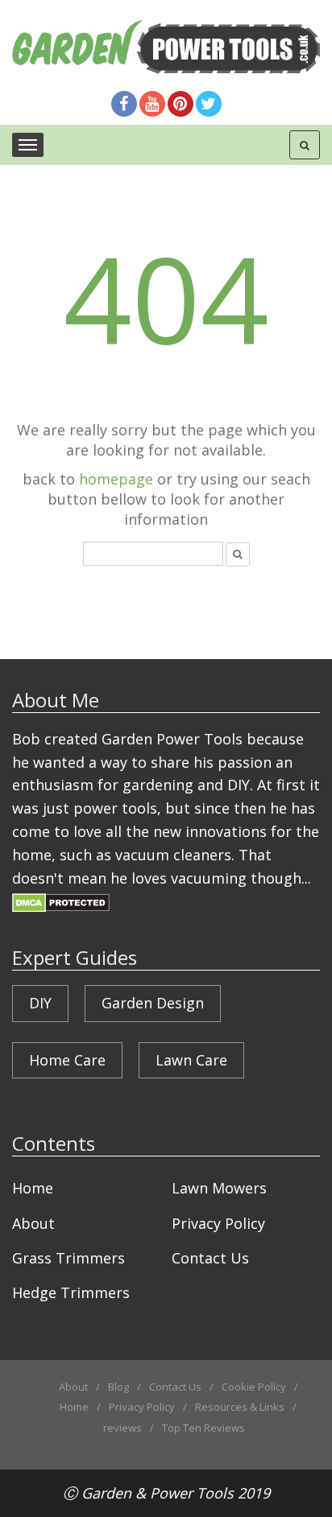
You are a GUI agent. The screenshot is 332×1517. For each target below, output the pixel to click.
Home (32, 1188)
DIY (40, 1002)
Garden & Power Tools (157, 1493)
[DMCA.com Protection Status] (61, 900)
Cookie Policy (254, 1386)
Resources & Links (239, 1407)
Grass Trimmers (68, 1258)
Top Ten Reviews (203, 1427)
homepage (116, 478)
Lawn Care (191, 1060)
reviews (122, 1427)
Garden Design (153, 1002)
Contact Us (210, 1258)
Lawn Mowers (219, 1188)
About (33, 1223)
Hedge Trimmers (71, 1292)
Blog (118, 1386)
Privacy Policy (218, 1223)
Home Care (67, 1060)
